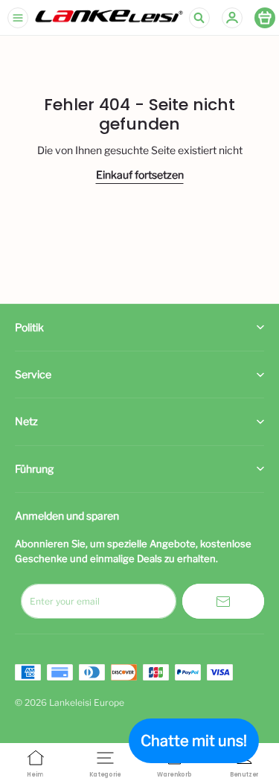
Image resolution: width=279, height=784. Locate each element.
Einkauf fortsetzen (140, 174)
